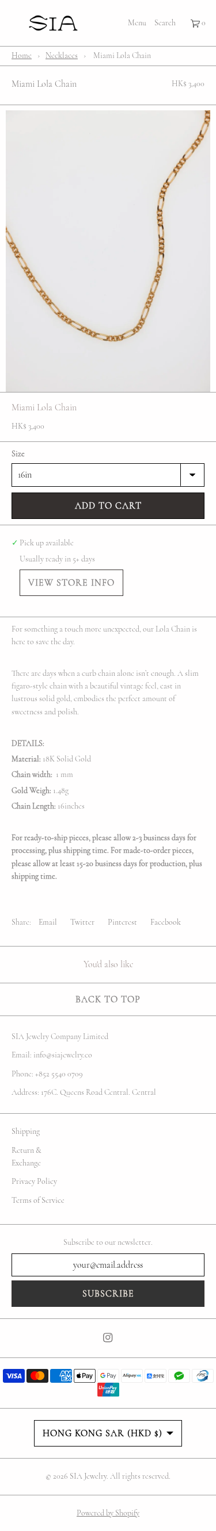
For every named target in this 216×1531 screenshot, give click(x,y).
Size (18, 454)
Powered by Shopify (108, 1513)
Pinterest (122, 922)
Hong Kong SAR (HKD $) (102, 1433)
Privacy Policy (34, 1181)
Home (22, 55)
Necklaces (62, 55)
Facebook (165, 922)
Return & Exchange (26, 1156)
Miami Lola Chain (44, 84)
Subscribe (108, 1293)
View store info (71, 582)
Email (48, 922)
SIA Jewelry (88, 1476)
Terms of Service (38, 1200)
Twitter (82, 922)
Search (165, 23)
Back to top (108, 999)
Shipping (26, 1131)
